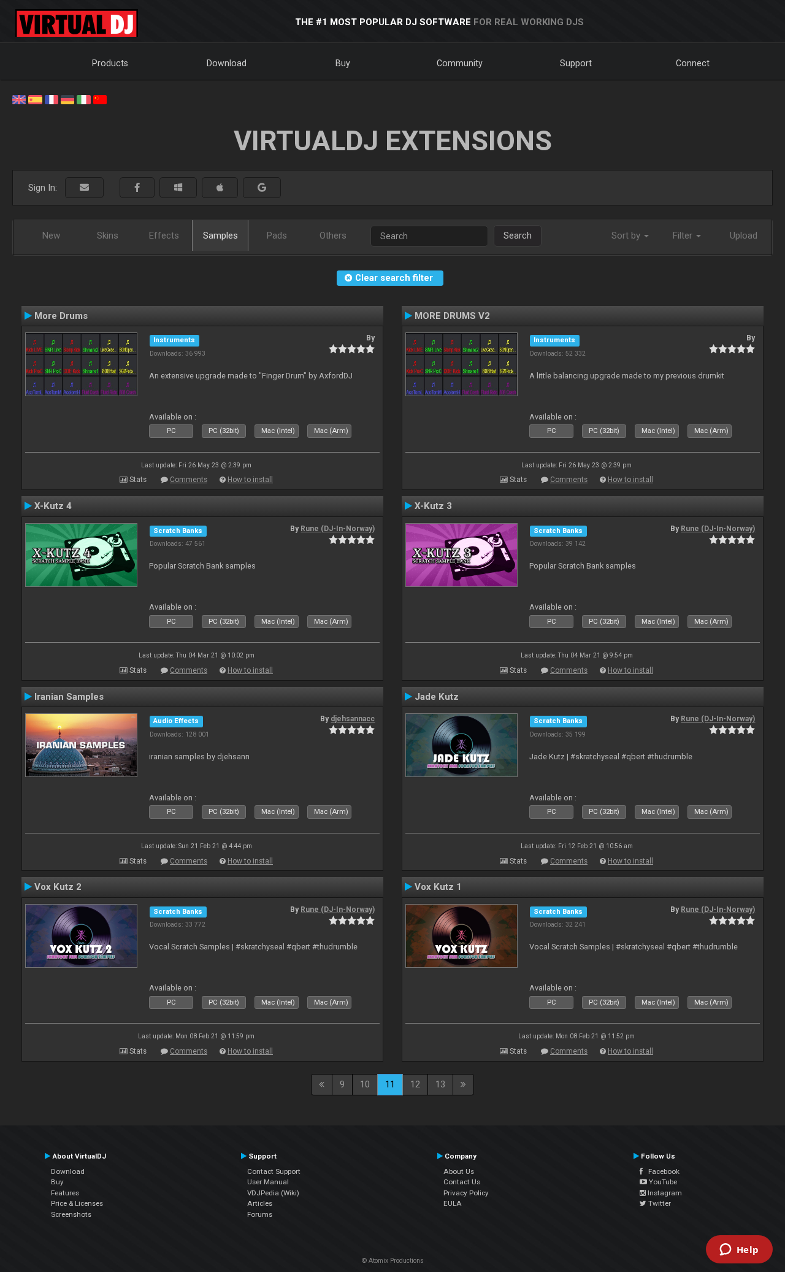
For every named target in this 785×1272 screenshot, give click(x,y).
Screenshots (71, 1214)
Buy (342, 63)
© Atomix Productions (393, 1261)
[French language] (51, 98)
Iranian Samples (69, 696)
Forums (259, 1214)
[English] (19, 98)
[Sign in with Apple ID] (220, 188)
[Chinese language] (100, 98)
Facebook (661, 1171)
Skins (107, 235)
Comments (188, 479)
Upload (743, 235)
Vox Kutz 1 (438, 886)
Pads (277, 235)
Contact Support (274, 1171)
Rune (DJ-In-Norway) (338, 528)
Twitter (658, 1203)
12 (415, 1084)
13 (440, 1084)
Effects (164, 235)
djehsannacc (353, 719)
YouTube (662, 1182)
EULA (452, 1203)
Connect (693, 63)
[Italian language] (83, 98)
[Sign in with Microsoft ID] (178, 188)
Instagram (664, 1193)
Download (227, 63)
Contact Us (461, 1182)
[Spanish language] (35, 98)
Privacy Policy (466, 1193)
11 (390, 1084)
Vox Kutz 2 (58, 886)
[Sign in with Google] (262, 188)
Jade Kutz (437, 696)
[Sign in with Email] (84, 188)
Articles (259, 1203)
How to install (250, 479)
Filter (684, 235)
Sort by (627, 235)
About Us (458, 1171)
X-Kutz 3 (433, 505)
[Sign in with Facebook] (137, 188)
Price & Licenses (77, 1203)
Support (576, 63)
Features (65, 1193)
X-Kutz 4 (53, 505)
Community (460, 63)
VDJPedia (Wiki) (273, 1193)
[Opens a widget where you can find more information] (739, 1250)
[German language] (67, 98)
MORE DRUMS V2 (452, 315)
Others (333, 235)
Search (518, 235)
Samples (220, 235)
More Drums (61, 315)
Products (110, 63)
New (51, 235)
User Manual (268, 1182)
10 (365, 1084)
